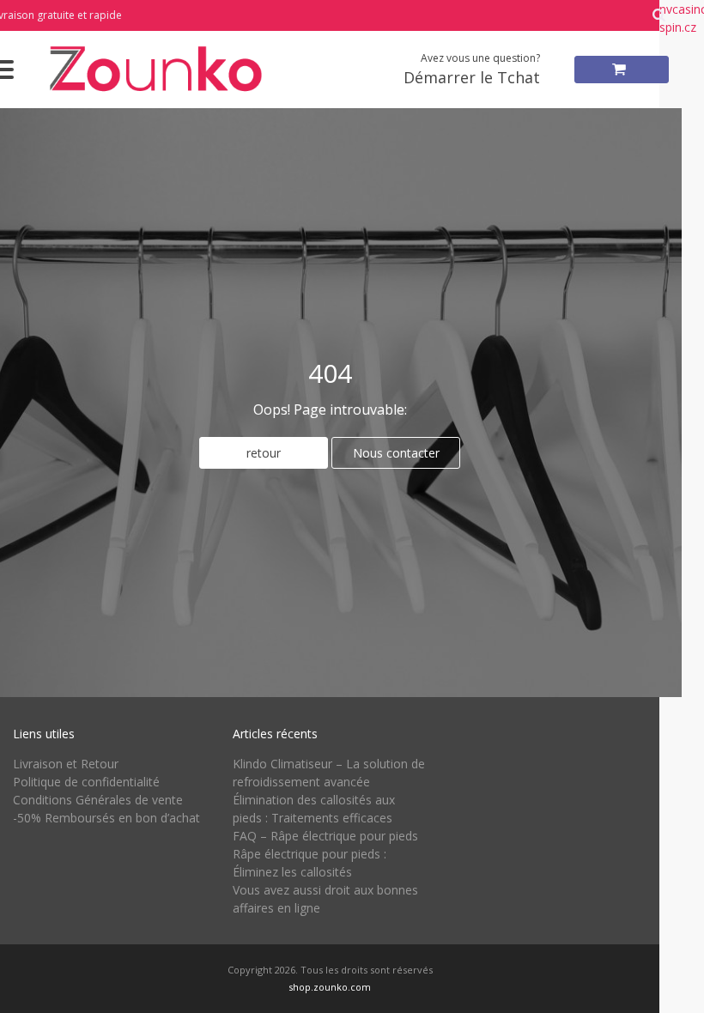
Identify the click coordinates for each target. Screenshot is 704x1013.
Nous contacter (396, 453)
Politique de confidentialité (86, 781)
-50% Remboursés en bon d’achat (106, 818)
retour (263, 453)
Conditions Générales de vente (98, 800)
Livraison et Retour (65, 763)
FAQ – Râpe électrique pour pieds (325, 836)
